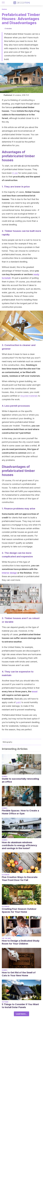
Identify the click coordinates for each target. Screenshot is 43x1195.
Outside (5, 1002)
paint (18, 702)
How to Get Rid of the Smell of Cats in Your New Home (19, 974)
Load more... (21, 1014)
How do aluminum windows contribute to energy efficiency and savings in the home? (19, 845)
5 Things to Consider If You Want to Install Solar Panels (20, 1006)
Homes (4, 9)
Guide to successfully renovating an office (20, 780)
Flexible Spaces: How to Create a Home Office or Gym (20, 812)
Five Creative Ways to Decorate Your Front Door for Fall (19, 878)
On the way (6, 938)
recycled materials (28, 396)
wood (34, 691)
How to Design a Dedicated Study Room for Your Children (20, 942)
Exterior (5, 875)
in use (15, 173)
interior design (9, 573)
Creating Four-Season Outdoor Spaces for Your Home (19, 910)
